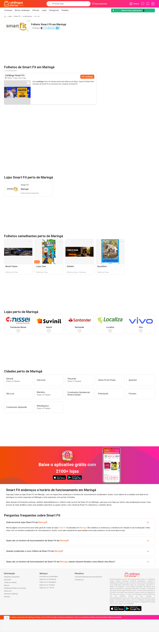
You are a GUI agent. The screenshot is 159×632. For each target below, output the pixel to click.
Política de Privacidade (98, 617)
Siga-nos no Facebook (47, 579)
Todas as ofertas (10, 582)
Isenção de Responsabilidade (62, 617)
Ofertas (35, 10)
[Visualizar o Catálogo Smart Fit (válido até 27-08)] (17, 92)
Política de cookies (115, 617)
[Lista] (153, 4)
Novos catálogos (22, 10)
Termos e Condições (81, 617)
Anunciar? (7, 580)
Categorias (54, 10)
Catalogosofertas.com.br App (15, 588)
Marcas (6, 585)
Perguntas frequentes (12, 577)
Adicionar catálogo (11, 594)
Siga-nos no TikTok (46, 588)
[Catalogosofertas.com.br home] (14, 4)
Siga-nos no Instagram (47, 582)
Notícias (7, 597)
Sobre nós (8, 591)
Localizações (27, 16)
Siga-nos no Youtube (47, 585)
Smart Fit (17, 16)
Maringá (42, 522)
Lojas (44, 10)
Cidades (65, 10)
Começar (8, 10)
